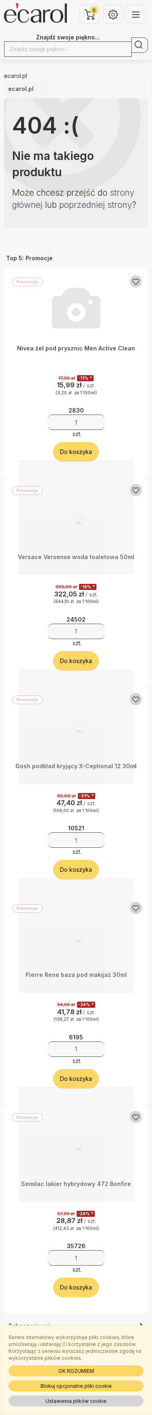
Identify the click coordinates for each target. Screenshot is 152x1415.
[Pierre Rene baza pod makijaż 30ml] (76, 935)
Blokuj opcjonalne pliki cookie (76, 1386)
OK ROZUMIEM (76, 1371)
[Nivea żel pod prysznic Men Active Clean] (76, 308)
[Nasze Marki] (136, 14)
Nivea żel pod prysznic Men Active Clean (76, 348)
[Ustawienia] (113, 14)
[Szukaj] (139, 45)
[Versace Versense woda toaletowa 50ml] (76, 517)
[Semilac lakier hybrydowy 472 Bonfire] (76, 1144)
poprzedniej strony (95, 205)
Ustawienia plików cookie (76, 1401)
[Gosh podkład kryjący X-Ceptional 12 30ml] (76, 726)
